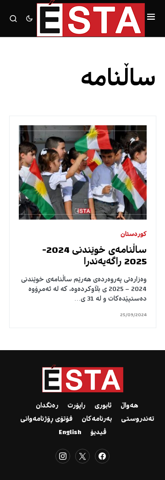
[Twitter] (82, 456)
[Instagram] (62, 456)
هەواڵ (129, 406)
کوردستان (134, 234)
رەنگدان (47, 406)
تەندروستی (137, 419)
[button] (151, 18)
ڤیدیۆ (98, 432)
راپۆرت (76, 406)
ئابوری (102, 406)
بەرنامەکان (97, 419)
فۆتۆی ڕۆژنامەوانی (46, 419)
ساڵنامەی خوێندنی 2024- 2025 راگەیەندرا (94, 256)
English (70, 432)
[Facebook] (102, 456)
